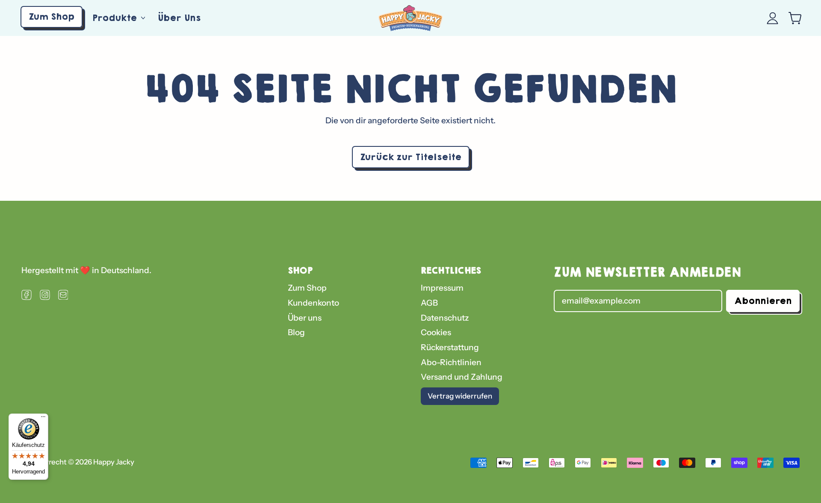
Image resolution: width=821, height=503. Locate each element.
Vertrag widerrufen (460, 396)
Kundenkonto (313, 303)
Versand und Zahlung (461, 377)
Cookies (436, 332)
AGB (429, 303)
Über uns (305, 318)
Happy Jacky (113, 462)
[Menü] (43, 419)
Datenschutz (445, 318)
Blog (296, 332)
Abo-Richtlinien (451, 362)
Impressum (442, 288)
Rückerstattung (450, 347)
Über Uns (179, 17)
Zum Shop (307, 288)
